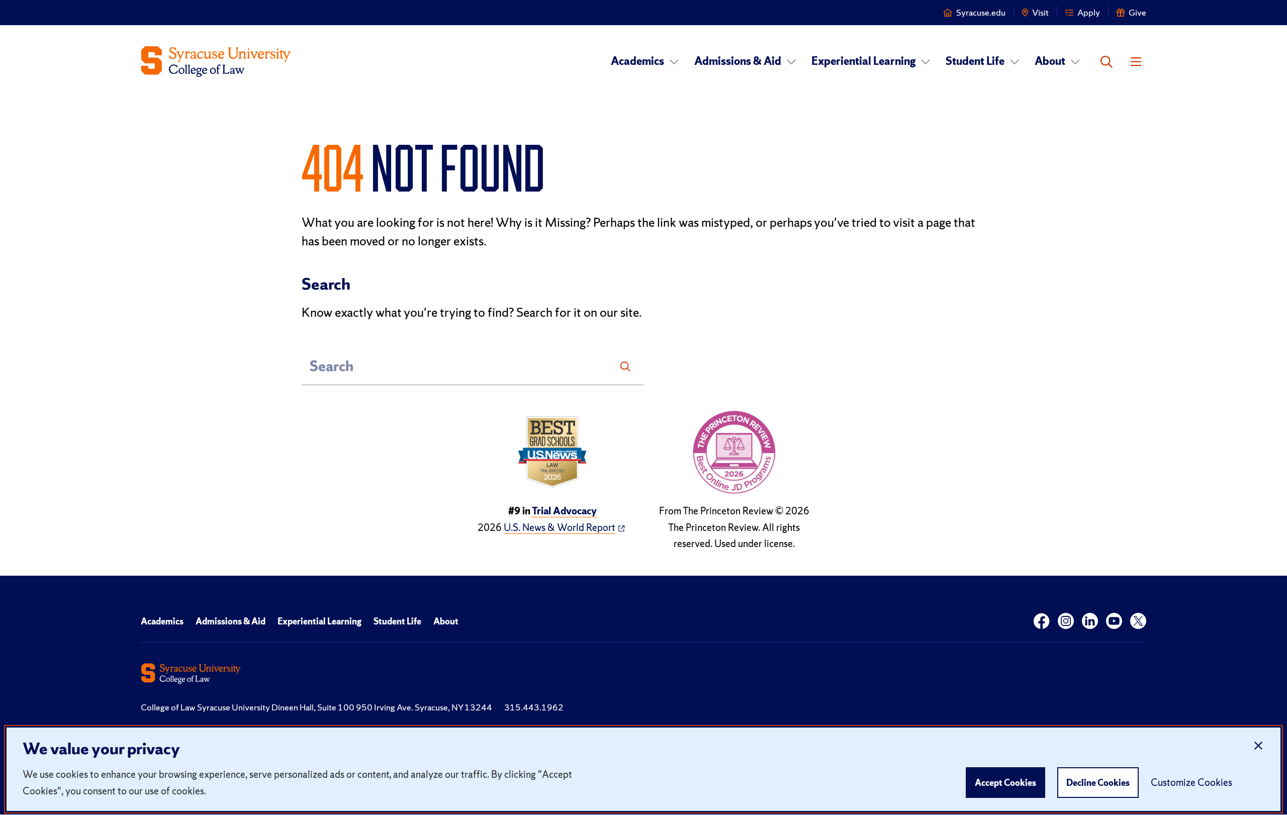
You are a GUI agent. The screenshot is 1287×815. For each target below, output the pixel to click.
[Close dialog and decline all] (1258, 746)
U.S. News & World (559, 527)
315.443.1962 (534, 707)
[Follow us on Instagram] (1066, 621)
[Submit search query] (625, 366)
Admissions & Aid (737, 61)
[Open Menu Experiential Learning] (925, 61)
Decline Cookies (1098, 782)
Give (1137, 12)
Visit (1040, 12)
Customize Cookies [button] (1191, 782)
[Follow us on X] (1138, 621)
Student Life (975, 61)
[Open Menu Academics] (674, 61)
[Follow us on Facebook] (1042, 621)
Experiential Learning (863, 61)
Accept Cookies (1005, 782)
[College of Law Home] (216, 61)
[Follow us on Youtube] (1114, 621)
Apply (1088, 12)
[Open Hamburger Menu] (1136, 62)
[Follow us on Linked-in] (1090, 621)
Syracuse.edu (980, 12)
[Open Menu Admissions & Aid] (791, 61)
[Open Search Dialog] (1106, 62)
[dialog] (643, 769)
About (1050, 61)
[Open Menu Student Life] (1014, 61)
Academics (637, 61)
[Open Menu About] (1075, 61)
